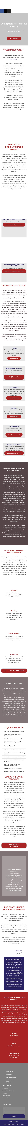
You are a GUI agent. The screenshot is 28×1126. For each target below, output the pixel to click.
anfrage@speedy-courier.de (14, 1045)
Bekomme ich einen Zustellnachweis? (14, 757)
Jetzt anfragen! (13, 59)
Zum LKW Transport (14, 398)
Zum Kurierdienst (14, 416)
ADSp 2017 (19, 1124)
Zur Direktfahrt (14, 358)
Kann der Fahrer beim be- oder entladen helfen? (12, 746)
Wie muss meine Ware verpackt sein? (14, 731)
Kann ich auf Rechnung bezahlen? (13, 768)
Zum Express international (14, 453)
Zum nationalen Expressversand (14, 224)
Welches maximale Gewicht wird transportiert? (12, 735)
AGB (23, 1124)
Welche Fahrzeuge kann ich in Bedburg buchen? (14, 753)
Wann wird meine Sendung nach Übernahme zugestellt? (12, 742)
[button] (14, 7)
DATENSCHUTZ (13, 1124)
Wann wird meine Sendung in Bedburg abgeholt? (14, 760)
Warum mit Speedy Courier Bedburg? (14, 771)
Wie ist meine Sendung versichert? (13, 738)
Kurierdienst (6, 65)
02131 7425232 (14, 1035)
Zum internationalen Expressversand (14, 271)
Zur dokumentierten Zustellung (14, 377)
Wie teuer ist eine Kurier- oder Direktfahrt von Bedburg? (12, 764)
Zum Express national (14, 434)
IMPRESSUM (6, 1124)
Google (2, 927)
